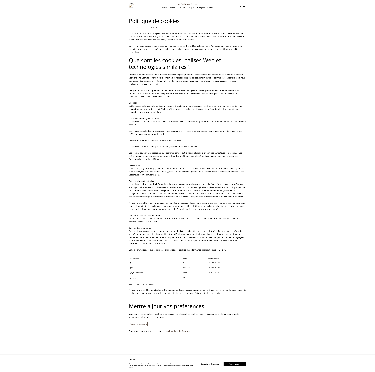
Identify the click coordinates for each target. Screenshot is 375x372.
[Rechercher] (240, 6)
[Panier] (244, 6)
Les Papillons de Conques (178, 331)
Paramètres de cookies (138, 324)
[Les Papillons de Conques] (131, 5)
